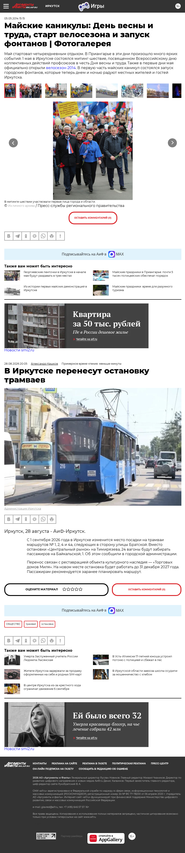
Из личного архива (21, 205)
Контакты (39, 763)
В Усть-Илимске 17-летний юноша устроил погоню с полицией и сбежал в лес (142, 658)
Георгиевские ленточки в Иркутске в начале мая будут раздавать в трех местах (55, 273)
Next (172, 142)
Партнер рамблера (71, 836)
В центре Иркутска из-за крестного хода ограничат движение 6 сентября (52, 687)
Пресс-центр (159, 763)
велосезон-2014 (61, 68)
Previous (13, 142)
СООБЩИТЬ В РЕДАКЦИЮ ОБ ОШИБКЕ (103, 768)
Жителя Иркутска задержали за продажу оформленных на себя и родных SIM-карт (53, 672)
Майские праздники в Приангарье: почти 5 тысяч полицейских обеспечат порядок (142, 273)
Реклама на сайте (64, 763)
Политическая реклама (129, 763)
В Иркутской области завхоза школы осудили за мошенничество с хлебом (144, 672)
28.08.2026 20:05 (15, 363)
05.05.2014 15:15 (14, 18)
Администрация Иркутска (22, 508)
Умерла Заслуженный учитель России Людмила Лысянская (51, 658)
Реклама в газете (94, 763)
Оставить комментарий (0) (92, 217)
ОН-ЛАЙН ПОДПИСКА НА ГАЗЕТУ (53, 768)
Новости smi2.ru (19, 350)
